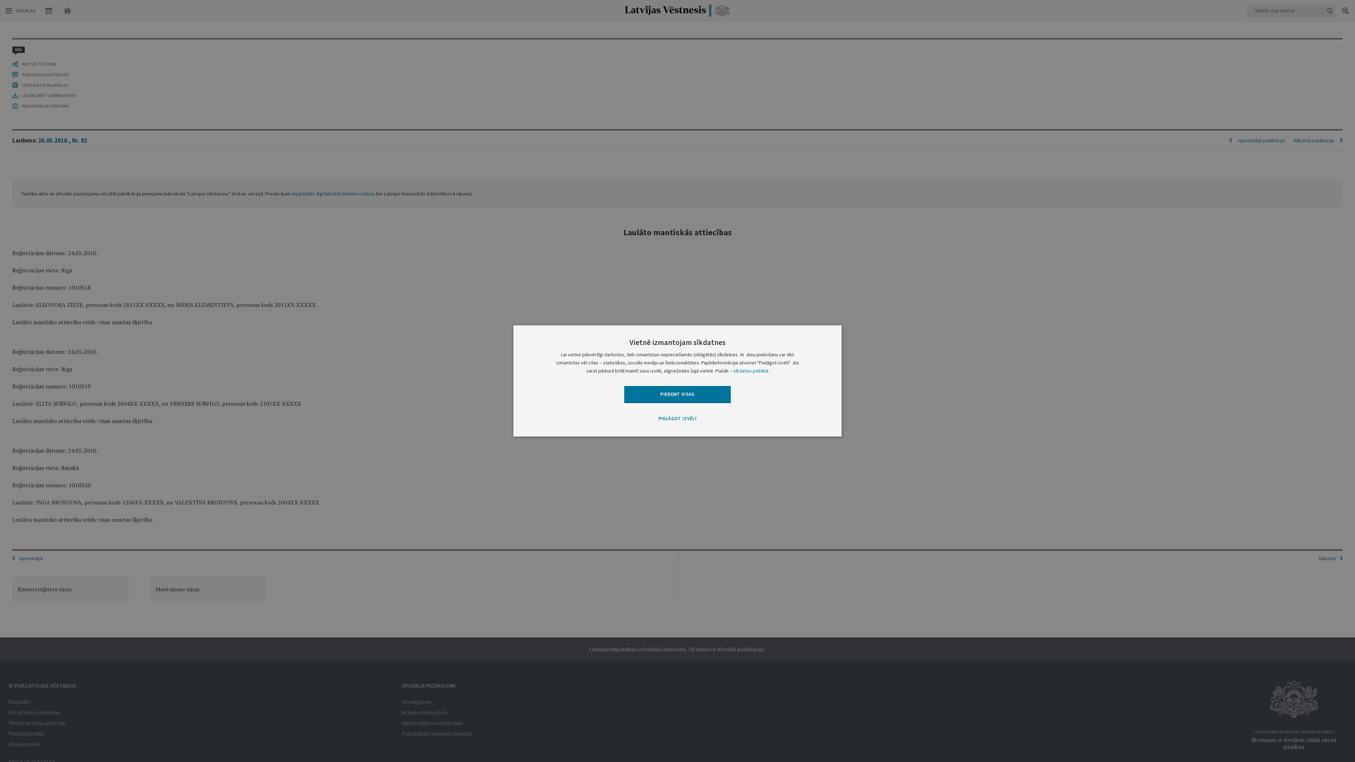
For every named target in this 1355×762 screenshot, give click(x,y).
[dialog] (677, 380)
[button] (677, 419)
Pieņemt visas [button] (677, 394)
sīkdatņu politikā (750, 371)
